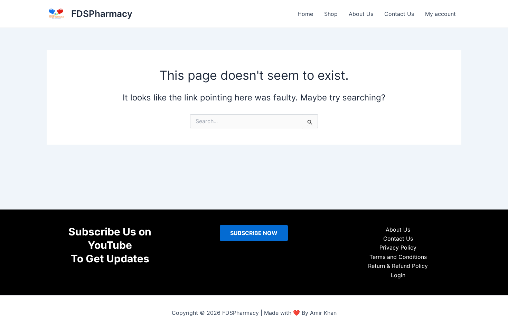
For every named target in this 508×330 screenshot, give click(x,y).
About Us (361, 13)
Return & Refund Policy (398, 265)
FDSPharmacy (101, 13)
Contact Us (399, 13)
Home (305, 13)
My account (440, 13)
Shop (331, 13)
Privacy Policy (397, 247)
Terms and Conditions (398, 256)
